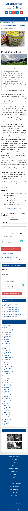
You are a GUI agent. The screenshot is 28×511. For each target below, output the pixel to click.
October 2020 (7, 343)
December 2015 (8, 394)
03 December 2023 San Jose (11, 309)
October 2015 (7, 398)
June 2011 (6, 423)
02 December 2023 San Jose (11, 311)
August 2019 (7, 352)
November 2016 (8, 382)
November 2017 (8, 371)
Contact (14, 498)
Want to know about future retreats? (11, 234)
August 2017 (7, 375)
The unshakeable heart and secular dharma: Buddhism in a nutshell (14, 504)
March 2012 (7, 421)
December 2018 (8, 357)
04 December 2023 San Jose (11, 307)
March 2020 (7, 346)
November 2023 (8, 331)
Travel (15, 28)
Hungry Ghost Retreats (14, 456)
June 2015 (6, 402)
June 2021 (6, 339)
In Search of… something (7, 217)
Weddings (14, 492)
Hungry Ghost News (8, 28)
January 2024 (7, 327)
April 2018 (6, 364)
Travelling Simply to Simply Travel (14, 501)
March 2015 (7, 405)
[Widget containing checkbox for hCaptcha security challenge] (13, 242)
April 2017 (6, 380)
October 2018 (7, 359)
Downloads (14, 495)
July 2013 (6, 416)
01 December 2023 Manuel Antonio (13, 313)
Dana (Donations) (14, 474)
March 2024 (7, 325)
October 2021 (7, 336)
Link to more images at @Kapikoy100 (11, 208)
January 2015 (7, 407)
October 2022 (7, 334)
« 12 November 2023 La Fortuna (9, 257)
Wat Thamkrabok (14, 489)
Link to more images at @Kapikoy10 (10, 68)
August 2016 (7, 386)
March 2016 (7, 391)
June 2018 (6, 362)
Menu (3, 19)
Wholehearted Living (14, 5)
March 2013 (7, 418)
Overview (14, 462)
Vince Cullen (9, 253)
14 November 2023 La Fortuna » (18, 259)
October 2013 (7, 414)
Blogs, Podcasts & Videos (14, 483)
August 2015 (7, 400)
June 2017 (6, 377)
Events (14, 465)
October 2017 (7, 373)
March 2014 (7, 410)
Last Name (4, 228)
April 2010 (6, 425)
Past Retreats (14, 480)
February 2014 (8, 412)
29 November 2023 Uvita (10, 316)
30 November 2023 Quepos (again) (13, 314)
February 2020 (8, 348)
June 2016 (6, 387)
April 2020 (6, 345)
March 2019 (7, 355)
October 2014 (7, 409)
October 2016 (7, 384)
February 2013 (8, 419)
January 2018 (7, 368)
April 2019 (6, 354)
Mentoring (14, 471)
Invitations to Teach (14, 468)
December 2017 (8, 370)
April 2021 (6, 341)
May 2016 (6, 389)
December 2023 (8, 329)
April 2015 (6, 403)
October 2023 (7, 332)
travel (4, 253)
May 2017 (6, 379)
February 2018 (8, 366)
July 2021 (6, 338)
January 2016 (7, 393)
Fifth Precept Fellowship (14, 486)
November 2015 (8, 396)
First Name (4, 222)
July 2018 (6, 361)
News (14, 477)
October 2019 (7, 350)
